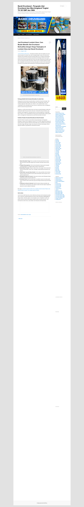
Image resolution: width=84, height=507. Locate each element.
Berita (56, 182)
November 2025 (58, 146)
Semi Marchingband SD (59, 194)
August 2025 (57, 149)
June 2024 (57, 166)
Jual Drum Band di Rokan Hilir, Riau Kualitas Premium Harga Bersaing (60, 124)
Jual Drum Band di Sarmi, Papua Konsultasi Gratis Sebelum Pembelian (60, 131)
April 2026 (57, 141)
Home (19, 34)
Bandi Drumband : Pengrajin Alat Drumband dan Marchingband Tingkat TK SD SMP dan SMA (33, 8)
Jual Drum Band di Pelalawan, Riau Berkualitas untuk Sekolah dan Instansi (60, 127)
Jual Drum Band (58, 188)
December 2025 (58, 144)
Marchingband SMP (58, 193)
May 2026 (57, 140)
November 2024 (58, 160)
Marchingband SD (58, 190)
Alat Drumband (23, 214)
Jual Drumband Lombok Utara (23, 53)
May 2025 (57, 153)
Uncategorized (58, 199)
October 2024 (57, 161)
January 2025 (57, 158)
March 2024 (57, 170)
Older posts (20, 218)
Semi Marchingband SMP (60, 197)
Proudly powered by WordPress (42, 503)
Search (56, 106)
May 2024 (57, 167)
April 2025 (57, 154)
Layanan (56, 189)
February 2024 (57, 171)
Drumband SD (57, 183)
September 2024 (58, 163)
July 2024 (57, 165)
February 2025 (57, 157)
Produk (23, 34)
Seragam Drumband (59, 198)
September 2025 (58, 148)
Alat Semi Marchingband (59, 181)
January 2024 (57, 172)
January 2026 (57, 143)
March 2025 (57, 155)
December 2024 (58, 159)
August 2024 (57, 164)
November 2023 (58, 173)
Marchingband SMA (58, 192)
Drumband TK (57, 187)
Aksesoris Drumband (59, 177)
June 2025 (57, 152)
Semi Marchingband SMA (60, 195)
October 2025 (57, 147)
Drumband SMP (58, 186)
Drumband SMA (58, 184)
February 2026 (57, 142)
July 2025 (57, 150)
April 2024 (57, 169)
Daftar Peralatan (36, 34)
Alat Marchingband (58, 180)
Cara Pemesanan (29, 34)
